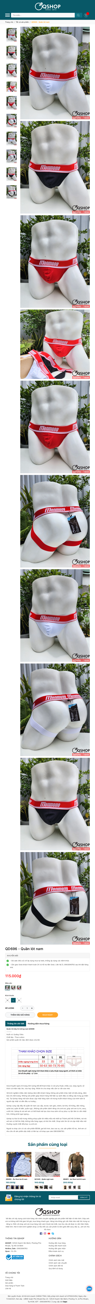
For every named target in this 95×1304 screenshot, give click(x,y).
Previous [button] (7, 1171)
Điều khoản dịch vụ (56, 1251)
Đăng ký (83, 1197)
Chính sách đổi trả (56, 1266)
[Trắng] (7, 988)
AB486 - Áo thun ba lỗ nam (16, 1179)
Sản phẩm (9, 1283)
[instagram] (45, 1233)
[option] (19, 1171)
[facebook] (41, 1233)
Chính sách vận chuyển (58, 1263)
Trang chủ (9, 1277)
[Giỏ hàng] (86, 15)
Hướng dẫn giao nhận (57, 1248)
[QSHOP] (47, 1212)
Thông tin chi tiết (15, 1023)
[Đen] (13, 988)
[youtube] (49, 1233)
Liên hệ (8, 1288)
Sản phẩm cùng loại (47, 1144)
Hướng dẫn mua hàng (38, 1023)
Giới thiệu (9, 1280)
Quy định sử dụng (56, 1268)
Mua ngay (48, 1015)
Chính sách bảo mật (56, 1260)
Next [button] (88, 1171)
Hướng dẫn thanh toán (57, 1246)
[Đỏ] (19, 988)
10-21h (13, 1251)
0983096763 (22, 1248)
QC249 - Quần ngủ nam (44, 1179)
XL (19, 1000)
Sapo (65, 1302)
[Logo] (47, 6)
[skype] (53, 1233)
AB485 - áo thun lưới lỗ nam (74, 1179)
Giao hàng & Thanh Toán (14, 1286)
